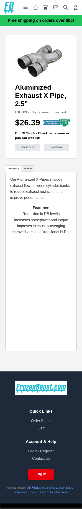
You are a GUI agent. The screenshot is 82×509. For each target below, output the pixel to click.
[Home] (9, 7)
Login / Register (41, 451)
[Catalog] (35, 7)
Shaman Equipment (52, 112)
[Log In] (75, 7)
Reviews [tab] (28, 168)
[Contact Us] (55, 7)
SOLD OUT (27, 147)
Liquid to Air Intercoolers (53, 492)
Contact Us (41, 458)
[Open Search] (65, 7)
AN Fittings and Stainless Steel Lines (50, 487)
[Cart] (45, 7)
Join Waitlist (56, 147)
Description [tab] (14, 168)
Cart (41, 428)
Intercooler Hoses (25, 492)
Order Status (41, 421)
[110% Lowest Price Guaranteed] (57, 122)
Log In (41, 474)
